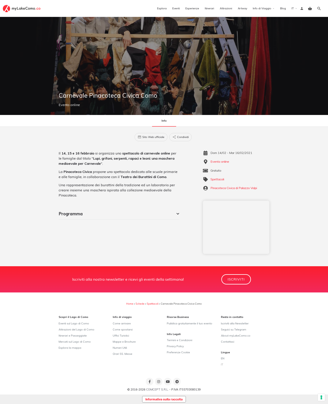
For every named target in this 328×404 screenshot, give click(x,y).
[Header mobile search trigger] (319, 8)
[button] (119, 213)
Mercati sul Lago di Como (75, 341)
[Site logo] (22, 8)
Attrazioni (226, 8)
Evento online (69, 105)
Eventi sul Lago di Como (74, 323)
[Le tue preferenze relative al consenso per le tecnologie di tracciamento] (321, 397)
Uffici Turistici (121, 335)
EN (222, 358)
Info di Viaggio (262, 8)
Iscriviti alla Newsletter (235, 323)
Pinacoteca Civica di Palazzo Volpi (234, 188)
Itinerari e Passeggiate (73, 335)
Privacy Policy (175, 346)
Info (164, 120)
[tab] (119, 213)
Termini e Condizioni (179, 340)
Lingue (225, 352)
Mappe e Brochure (124, 341)
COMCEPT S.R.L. (157, 389)
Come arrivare (122, 323)
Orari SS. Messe (122, 354)
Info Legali (174, 334)
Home (129, 303)
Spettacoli (217, 179)
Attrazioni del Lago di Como (76, 329)
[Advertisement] (236, 227)
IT (293, 8)
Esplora (162, 8)
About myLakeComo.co (235, 335)
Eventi (176, 8)
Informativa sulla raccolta (164, 399)
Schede (140, 303)
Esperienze (192, 8)
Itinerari (209, 8)
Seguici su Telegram (233, 329)
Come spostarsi (123, 329)
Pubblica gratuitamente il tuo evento (189, 323)
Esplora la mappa (70, 347)
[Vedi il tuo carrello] (310, 8)
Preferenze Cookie (178, 352)
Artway (242, 8)
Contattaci (227, 341)
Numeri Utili (120, 347)
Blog (283, 8)
